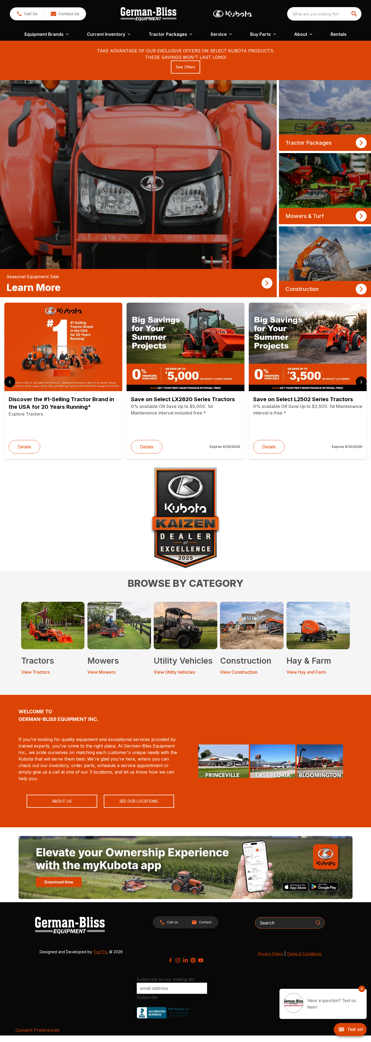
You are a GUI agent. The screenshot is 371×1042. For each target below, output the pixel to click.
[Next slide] (361, 381)
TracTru (100, 951)
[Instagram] (178, 960)
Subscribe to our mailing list (165, 979)
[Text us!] (350, 1030)
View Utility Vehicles (174, 672)
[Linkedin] (185, 960)
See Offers (185, 67)
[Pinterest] (193, 960)
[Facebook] (170, 960)
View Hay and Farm (306, 672)
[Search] (318, 922)
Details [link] (24, 446)
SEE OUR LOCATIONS (139, 801)
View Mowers (101, 672)
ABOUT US (62, 801)
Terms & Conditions (304, 953)
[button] (27, 14)
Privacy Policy (270, 953)
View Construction (238, 672)
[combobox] (324, 13)
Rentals (339, 34)
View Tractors (35, 672)
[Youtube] (200, 960)
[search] (354, 14)
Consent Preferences (37, 1030)
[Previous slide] (9, 381)
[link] (138, 188)
